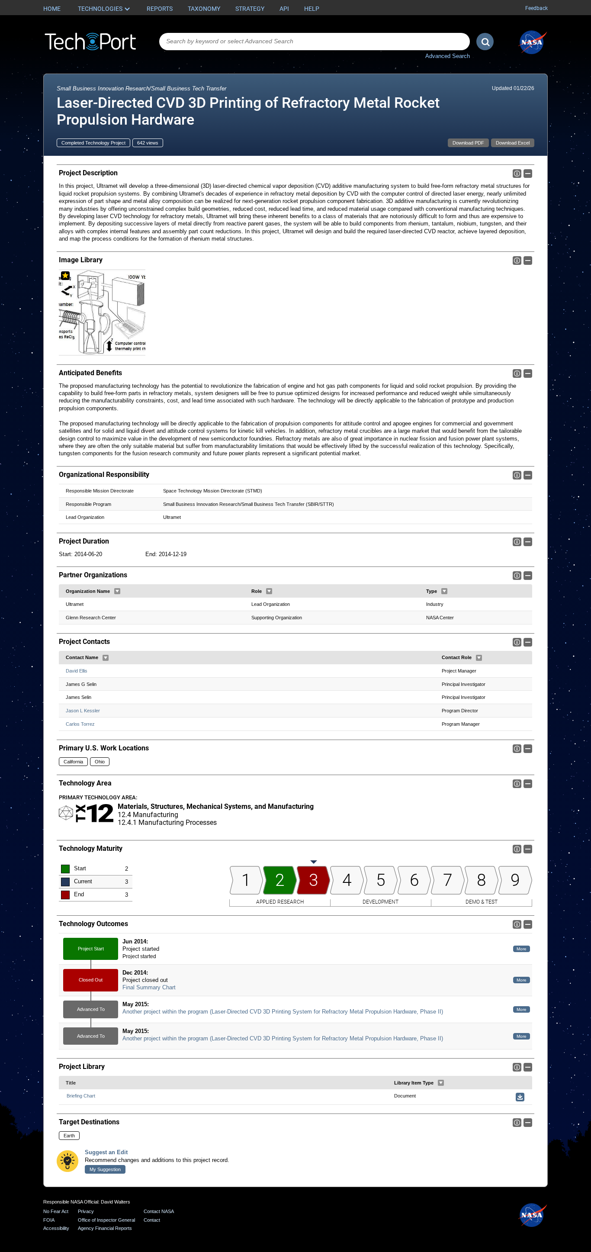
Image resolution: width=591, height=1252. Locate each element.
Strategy (249, 8)
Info (517, 173)
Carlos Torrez (80, 724)
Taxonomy (204, 8)
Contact (152, 1220)
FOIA (49, 1220)
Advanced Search (447, 56)
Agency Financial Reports (105, 1228)
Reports (160, 8)
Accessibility (56, 1228)
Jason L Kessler (83, 710)
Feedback (536, 8)
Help (311, 8)
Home (52, 8)
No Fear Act (55, 1211)
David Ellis (76, 670)
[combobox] (314, 41)
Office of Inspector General (106, 1220)
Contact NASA (159, 1211)
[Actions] (117, 591)
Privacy (86, 1211)
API (284, 8)
